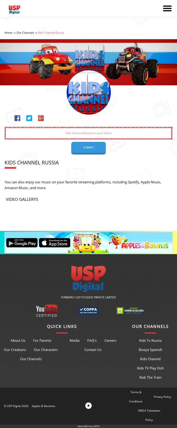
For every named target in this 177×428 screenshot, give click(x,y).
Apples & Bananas (43, 406)
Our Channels (25, 33)
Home (8, 33)
